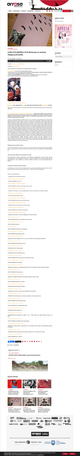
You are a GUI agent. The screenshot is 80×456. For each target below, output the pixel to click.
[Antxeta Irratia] (21, 418)
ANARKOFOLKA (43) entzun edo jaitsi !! (15, 250)
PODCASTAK (37, 10)
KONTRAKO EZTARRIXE (12, 49)
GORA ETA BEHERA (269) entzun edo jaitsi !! (16, 197)
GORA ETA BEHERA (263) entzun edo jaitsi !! (16, 245)
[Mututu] (47, 61)
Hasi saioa (56, 64)
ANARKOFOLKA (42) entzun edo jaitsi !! (15, 255)
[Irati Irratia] (41, 421)
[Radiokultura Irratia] (32, 423)
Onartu (65, 453)
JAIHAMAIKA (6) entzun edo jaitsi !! (14, 217)
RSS (16, 66)
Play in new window (15, 63)
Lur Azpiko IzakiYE (11, 71)
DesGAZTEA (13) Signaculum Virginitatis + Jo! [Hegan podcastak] (29, 410)
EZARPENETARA (40, 454)
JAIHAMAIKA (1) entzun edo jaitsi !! (14, 329)
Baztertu (72, 453)
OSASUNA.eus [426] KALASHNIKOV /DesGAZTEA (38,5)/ (43, 393)
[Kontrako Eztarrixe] (65, 421)
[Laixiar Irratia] (68, 421)
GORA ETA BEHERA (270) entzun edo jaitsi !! (16, 183)
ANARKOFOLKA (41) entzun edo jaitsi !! (15, 298)
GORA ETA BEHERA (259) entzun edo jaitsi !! (16, 274)
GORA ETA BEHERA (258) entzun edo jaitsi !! (16, 303)
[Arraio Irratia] (30, 418)
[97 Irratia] (12, 418)
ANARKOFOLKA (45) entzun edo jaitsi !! (15, 178)
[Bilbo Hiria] (55, 418)
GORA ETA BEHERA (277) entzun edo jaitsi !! (16, 188)
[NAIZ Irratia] (13, 423)
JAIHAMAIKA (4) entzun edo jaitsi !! (14, 269)
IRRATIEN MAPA (30, 10)
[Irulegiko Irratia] (48, 421)
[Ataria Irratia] (38, 418)
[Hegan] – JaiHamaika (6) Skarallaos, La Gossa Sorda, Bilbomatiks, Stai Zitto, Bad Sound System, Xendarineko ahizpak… (14, 410)
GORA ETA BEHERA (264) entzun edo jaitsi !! (16, 236)
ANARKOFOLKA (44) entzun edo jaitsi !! (15, 207)
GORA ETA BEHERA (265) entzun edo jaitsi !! (16, 231)
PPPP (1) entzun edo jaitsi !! (12, 226)
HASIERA (10, 10)
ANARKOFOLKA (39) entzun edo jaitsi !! (15, 318)
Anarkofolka (10, 48)
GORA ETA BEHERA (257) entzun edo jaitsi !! (16, 307)
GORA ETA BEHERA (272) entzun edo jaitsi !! (16, 102)
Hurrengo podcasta (13, 350)
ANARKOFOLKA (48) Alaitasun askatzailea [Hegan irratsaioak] (13, 393)
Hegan (23, 105)
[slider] (50, 61)
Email (13, 66)
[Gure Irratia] (26, 421)
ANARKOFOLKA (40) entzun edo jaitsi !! (15, 312)
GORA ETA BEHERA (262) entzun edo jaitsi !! (16, 260)
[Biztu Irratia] (61, 418)
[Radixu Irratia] (40, 423)
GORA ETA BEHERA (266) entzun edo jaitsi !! (16, 221)
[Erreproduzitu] (9, 61)
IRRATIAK (23, 10)
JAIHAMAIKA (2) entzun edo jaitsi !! (14, 293)
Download (22, 63)
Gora (43, 105)
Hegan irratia (10, 105)
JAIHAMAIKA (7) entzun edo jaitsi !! (15, 193)
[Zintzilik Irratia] (40, 426)
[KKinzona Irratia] (58, 421)
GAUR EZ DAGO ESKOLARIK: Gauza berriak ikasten (24, 355)
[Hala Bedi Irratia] (35, 421)
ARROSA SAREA (16, 10)
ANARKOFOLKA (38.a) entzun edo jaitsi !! (15, 334)
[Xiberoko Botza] (59, 423)
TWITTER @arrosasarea (12, 449)
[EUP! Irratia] (20, 421)
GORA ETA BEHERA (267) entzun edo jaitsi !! (16, 212)
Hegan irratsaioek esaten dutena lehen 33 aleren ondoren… (21, 113)
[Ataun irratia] (47, 418)
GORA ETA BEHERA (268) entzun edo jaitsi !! (16, 202)
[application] (30, 61)
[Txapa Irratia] (53, 423)
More (18, 66)
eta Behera (46, 105)
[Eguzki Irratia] (67, 418)
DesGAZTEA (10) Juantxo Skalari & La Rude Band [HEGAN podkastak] (44, 410)
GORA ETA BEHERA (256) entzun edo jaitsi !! (16, 323)
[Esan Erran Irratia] (13, 421)
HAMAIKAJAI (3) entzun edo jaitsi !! (14, 279)
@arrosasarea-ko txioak (59, 21)
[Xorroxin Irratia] (67, 423)
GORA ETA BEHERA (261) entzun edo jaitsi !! (16, 264)
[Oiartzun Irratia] (23, 423)
